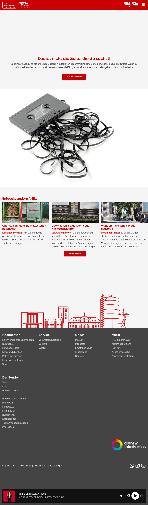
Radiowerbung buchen (14, 398)
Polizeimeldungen (12, 356)
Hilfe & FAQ (8, 410)
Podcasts (80, 344)
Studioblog (81, 352)
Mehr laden (75, 253)
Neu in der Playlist (121, 339)
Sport (5, 364)
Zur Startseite (74, 76)
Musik (116, 335)
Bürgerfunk (8, 414)
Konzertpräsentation (123, 356)
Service (44, 335)
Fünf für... (116, 348)
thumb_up (141, 495)
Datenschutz (9, 418)
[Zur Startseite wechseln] (9, 5)
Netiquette (8, 406)
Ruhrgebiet (8, 344)
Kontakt (6, 386)
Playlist (79, 339)
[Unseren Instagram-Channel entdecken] (143, 465)
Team (5, 382)
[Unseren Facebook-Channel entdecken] (137, 465)
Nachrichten (11, 335)
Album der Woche (121, 344)
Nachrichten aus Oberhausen (18, 339)
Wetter (42, 348)
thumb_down (129, 495)
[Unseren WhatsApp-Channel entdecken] (132, 465)
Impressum (8, 427)
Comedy (79, 356)
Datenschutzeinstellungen (48, 465)
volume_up (122, 496)
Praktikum (8, 402)
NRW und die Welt (12, 352)
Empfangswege (83, 348)
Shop (5, 394)
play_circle (135, 495)
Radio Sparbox (10, 390)
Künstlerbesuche (121, 352)
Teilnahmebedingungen (15, 423)
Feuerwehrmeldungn (13, 360)
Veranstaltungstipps (50, 339)
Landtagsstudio (10, 348)
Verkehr (43, 344)
